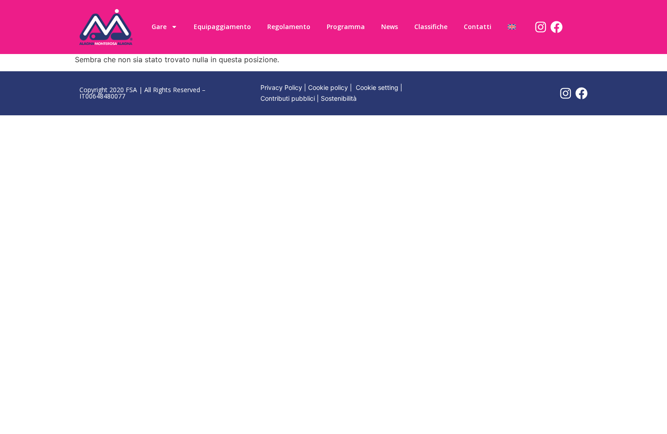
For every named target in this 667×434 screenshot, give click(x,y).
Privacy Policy (281, 87)
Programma (346, 26)
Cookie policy (328, 87)
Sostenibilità (339, 98)
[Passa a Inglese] (511, 26)
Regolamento (288, 26)
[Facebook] (556, 27)
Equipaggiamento (222, 26)
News (389, 26)
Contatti (477, 26)
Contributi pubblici (287, 98)
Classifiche (430, 26)
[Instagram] (541, 27)
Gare (159, 26)
